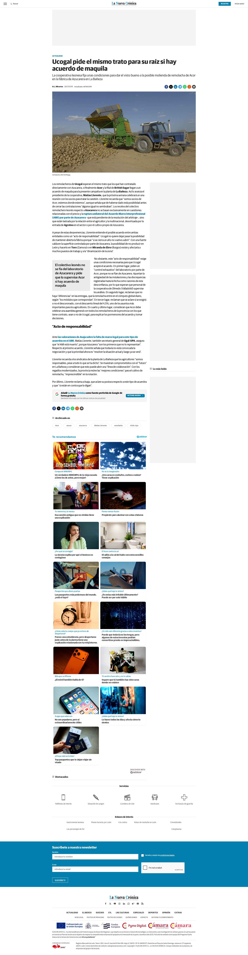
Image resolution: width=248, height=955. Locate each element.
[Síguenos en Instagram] (119, 903)
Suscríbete (60, 880)
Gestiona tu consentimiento (162, 917)
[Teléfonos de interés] (63, 799)
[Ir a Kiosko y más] (133, 903)
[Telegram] (180, 87)
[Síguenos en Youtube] (115, 903)
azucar (69, 426)
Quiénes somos (131, 917)
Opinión (166, 913)
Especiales (138, 913)
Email (54, 865)
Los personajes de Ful (75, 829)
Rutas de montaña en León (145, 822)
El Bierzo (87, 913)
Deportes (153, 913)
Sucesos (100, 913)
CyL (110, 913)
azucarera (83, 426)
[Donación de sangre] (96, 799)
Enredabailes (175, 822)
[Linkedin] (175, 87)
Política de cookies (114, 917)
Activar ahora (134, 395)
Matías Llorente (100, 426)
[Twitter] (171, 87)
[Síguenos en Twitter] (110, 903)
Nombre (55, 852)
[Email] (194, 87)
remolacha (118, 426)
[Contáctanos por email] (137, 903)
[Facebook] (166, 87)
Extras (178, 913)
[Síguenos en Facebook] (105, 903)
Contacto (144, 917)
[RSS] (142, 903)
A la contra (122, 822)
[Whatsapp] (185, 87)
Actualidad (57, 56)
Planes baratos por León (101, 822)
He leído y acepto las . (160, 855)
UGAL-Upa (134, 426)
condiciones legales (167, 855)
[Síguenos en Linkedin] (124, 903)
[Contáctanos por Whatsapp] (128, 903)
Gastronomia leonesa (75, 822)
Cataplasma (176, 829)
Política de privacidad (95, 917)
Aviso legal (79, 917)
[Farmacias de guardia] (184, 799)
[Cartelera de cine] (127, 799)
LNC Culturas (122, 913)
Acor (57, 426)
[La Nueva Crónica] (124, 899)
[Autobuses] (155, 799)
